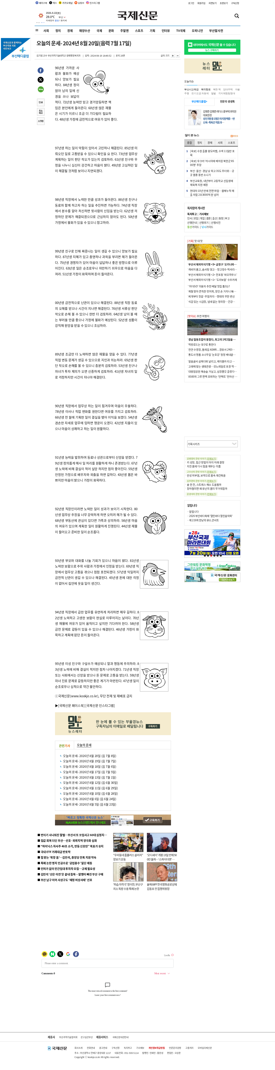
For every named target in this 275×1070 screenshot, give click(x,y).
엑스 (55, 2)
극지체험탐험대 (226, 93)
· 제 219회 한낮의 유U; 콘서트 (203, 520)
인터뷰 (166, 30)
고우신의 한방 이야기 (201, 471)
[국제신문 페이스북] (71, 705)
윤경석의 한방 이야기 (201, 494)
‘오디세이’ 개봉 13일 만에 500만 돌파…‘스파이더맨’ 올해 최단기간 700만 (162, 859)
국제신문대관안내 (120, 1037)
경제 (70, 30)
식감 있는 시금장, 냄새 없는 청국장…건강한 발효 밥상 (217, 301)
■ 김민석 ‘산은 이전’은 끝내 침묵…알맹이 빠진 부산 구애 (70, 874)
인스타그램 (95, 2)
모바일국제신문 (205, 1047)
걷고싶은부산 (87, 1037)
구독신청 (235, 3)
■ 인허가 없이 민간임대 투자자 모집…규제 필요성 (66, 869)
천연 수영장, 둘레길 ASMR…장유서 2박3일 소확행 (215, 349)
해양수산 (84, 30)
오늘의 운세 (84, 745)
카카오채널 (67, 2)
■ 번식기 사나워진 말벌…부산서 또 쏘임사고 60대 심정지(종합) (74, 835)
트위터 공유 (40, 80)
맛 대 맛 (195, 241)
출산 (214, 218)
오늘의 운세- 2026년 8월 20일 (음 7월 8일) (89, 755)
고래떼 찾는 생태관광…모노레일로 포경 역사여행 (214, 366)
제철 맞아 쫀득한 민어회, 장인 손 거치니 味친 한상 (214, 291)
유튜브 (81, 2)
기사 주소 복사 (40, 112)
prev (186, 542)
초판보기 (224, 3)
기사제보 (140, 1047)
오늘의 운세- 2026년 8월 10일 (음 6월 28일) (90, 793)
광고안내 (103, 1047)
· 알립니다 (192, 511)
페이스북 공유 (40, 71)
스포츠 (139, 30)
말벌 (213, 93)
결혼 (208, 218)
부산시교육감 (191, 89)
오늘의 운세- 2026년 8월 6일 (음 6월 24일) (89, 799)
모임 (196, 218)
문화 (111, 30)
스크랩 (40, 121)
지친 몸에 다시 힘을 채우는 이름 (204, 466)
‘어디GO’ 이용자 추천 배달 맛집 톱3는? (209, 286)
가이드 (193, 227)
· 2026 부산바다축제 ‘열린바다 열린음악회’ (210, 516)
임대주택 (228, 89)
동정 (221, 218)
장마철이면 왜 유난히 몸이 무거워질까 (207, 488)
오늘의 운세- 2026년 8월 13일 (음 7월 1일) (89, 777)
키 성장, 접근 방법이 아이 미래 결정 (205, 462)
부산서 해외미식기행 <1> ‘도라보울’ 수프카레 (212, 280)
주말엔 (124, 30)
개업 (202, 218)
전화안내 (91, 1047)
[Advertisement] (141, 88)
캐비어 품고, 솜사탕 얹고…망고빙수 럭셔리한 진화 (215, 269)
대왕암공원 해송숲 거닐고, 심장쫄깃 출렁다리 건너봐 (216, 371)
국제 (99, 30)
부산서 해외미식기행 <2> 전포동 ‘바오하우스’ (212, 274)
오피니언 (197, 30)
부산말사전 (216, 30)
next (238, 542)
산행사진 (215, 222)
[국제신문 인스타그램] (100, 705)
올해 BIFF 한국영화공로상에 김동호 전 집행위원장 (162, 886)
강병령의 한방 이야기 (201, 458)
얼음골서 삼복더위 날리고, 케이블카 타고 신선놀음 (215, 361)
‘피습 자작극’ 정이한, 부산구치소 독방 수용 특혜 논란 (128, 886)
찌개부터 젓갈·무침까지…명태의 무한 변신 (211, 296)
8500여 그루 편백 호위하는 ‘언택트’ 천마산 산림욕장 (216, 376)
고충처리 (189, 1047)
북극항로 (206, 89)
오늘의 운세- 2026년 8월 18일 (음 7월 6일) (89, 766)
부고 (227, 218)
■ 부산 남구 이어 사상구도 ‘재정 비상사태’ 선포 (64, 880)
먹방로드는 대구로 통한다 (202, 344)
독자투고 (128, 1047)
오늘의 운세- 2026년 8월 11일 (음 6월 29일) (90, 788)
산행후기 (204, 222)
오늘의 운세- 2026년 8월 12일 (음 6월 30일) (90, 782)
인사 (189, 218)
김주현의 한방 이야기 (201, 480)
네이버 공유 (40, 90)
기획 (152, 30)
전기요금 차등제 (200, 93)
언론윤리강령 (175, 1047)
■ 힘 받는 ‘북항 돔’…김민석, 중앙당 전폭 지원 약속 (66, 857)
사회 (46, 30)
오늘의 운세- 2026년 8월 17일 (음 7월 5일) (89, 772)
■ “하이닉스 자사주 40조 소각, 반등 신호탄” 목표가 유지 (70, 846)
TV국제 (180, 30)
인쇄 (40, 103)
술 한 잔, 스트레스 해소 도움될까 (204, 484)
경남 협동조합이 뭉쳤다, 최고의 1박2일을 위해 (213, 339)
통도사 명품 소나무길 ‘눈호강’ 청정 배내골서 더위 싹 (216, 354)
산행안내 (192, 222)
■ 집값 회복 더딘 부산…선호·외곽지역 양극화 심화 (67, 840)
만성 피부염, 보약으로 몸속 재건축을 (206, 475)
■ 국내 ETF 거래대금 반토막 (54, 852)
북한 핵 (217, 89)
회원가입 (201, 3)
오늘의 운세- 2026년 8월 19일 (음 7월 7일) (89, 761)
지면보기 (213, 3)
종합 (189, 142)
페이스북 (43, 2)
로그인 (191, 3)
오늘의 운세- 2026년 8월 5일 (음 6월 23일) (89, 804)
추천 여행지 (198, 316)
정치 (58, 30)
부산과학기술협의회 (68, 1037)
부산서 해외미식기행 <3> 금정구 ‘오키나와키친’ (214, 264)
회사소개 (78, 1047)
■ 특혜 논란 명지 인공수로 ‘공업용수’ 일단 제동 (64, 863)
